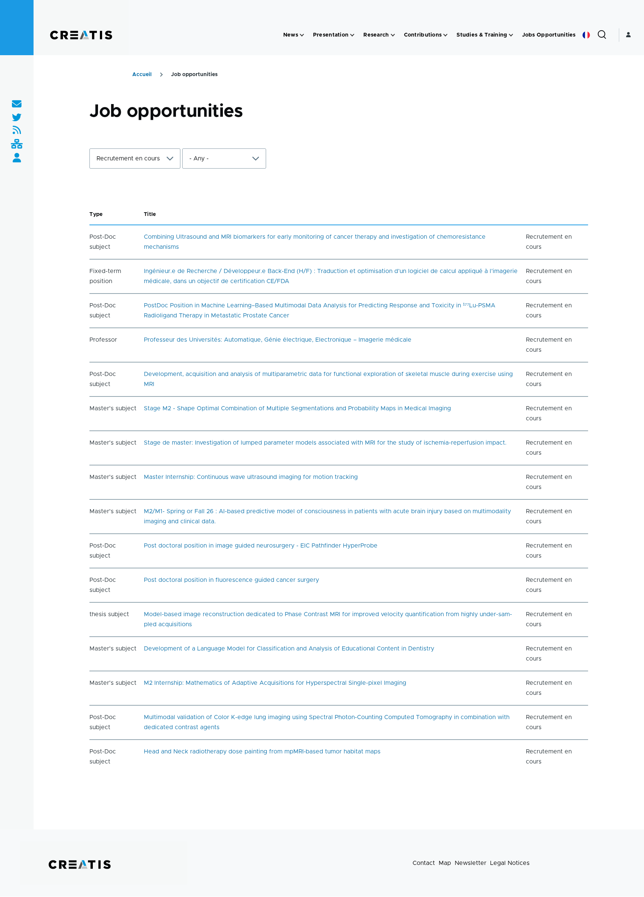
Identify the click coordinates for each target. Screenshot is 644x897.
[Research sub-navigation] (393, 35)
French (586, 35)
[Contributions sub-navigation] (445, 35)
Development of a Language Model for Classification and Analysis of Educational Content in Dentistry (289, 649)
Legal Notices (510, 863)
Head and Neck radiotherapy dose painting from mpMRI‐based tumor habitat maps (262, 752)
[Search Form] (602, 35)
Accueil (142, 74)
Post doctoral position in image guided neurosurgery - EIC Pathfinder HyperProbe (261, 546)
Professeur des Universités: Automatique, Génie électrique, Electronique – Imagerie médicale (277, 340)
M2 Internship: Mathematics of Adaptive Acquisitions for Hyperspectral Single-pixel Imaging (275, 683)
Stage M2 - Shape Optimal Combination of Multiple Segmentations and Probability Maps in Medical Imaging (297, 408)
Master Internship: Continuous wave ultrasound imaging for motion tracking (251, 477)
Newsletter (470, 863)
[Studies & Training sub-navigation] (511, 35)
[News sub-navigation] (302, 35)
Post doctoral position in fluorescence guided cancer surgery (231, 580)
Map (445, 863)
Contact (424, 863)
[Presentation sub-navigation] (352, 35)
